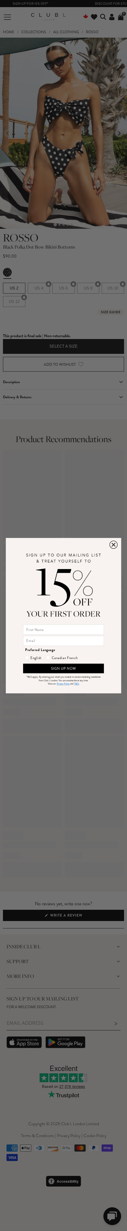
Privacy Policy (63, 683)
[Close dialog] (113, 545)
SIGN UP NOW (63, 668)
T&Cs (76, 683)
